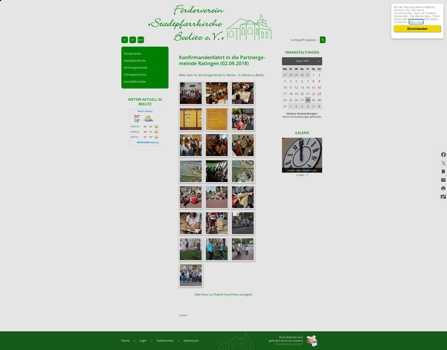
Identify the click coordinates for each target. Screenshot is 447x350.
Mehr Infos (416, 22)
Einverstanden (417, 29)
